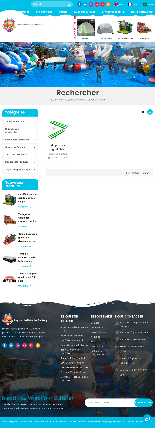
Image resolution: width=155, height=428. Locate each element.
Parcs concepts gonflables (74, 345)
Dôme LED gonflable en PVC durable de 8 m (86, 39)
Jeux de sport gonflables (73, 363)
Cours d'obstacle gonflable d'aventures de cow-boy (27, 237)
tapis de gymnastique (17, 169)
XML (80, 421)
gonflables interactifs (17, 140)
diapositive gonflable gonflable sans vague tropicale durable (58, 147)
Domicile (57, 99)
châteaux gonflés (15, 147)
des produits (97, 327)
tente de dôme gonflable (73, 358)
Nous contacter (142, 12)
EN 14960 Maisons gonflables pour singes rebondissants (125, 39)
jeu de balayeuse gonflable (74, 367)
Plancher (72, 421)
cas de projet (97, 346)
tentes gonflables (15, 121)
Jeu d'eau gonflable (16, 154)
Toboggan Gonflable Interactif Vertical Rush (144, 39)
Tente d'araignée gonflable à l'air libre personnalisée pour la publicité (27, 277)
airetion (130, 421)
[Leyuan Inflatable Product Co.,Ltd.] (26, 24)
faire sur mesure (84, 12)
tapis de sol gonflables (72, 335)
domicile (95, 323)
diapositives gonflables (12, 130)
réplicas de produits (16, 162)
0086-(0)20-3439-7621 (136, 332)
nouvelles (95, 337)
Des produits (44, 12)
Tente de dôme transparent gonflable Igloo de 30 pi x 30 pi (105, 39)
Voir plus (23, 207)
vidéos (63, 12)
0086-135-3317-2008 (135, 339)
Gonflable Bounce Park (72, 340)
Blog (93, 341)
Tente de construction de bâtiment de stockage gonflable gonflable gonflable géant (27, 257)
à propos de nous (113, 12)
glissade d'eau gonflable (73, 372)
